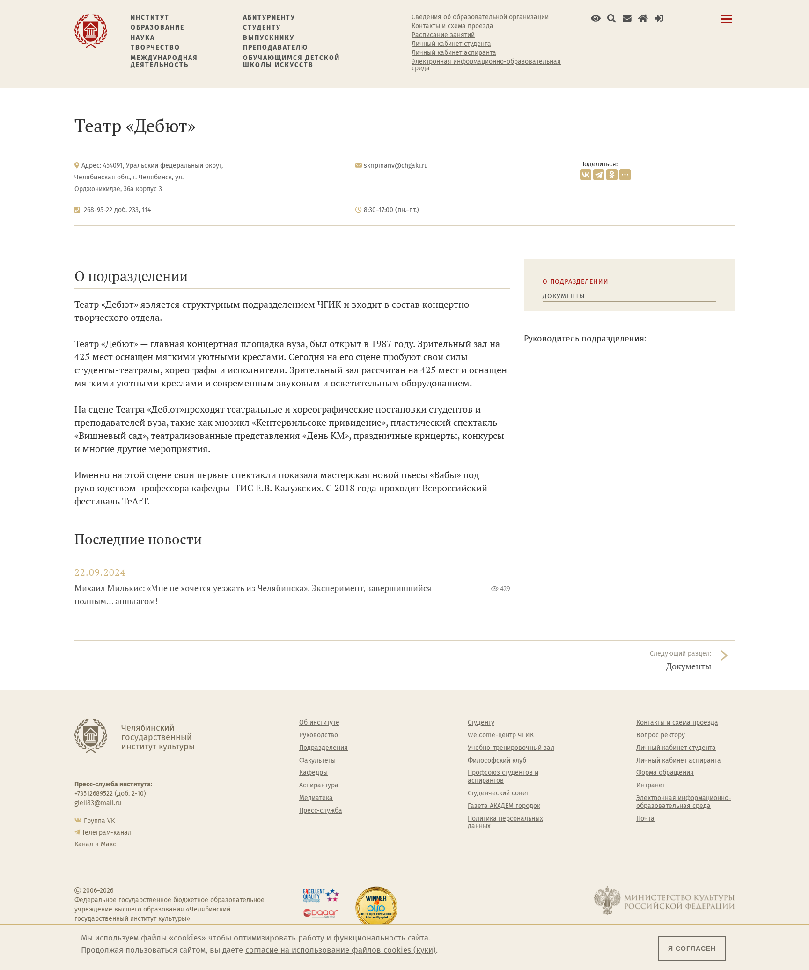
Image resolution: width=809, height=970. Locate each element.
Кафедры (313, 773)
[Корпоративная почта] (627, 18)
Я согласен (692, 948)
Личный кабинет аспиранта (454, 53)
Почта (645, 818)
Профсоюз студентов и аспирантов (503, 777)
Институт (150, 17)
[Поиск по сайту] (611, 18)
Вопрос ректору (660, 735)
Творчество (155, 47)
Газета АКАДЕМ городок (504, 806)
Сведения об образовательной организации (480, 17)
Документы (564, 296)
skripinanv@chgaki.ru (396, 166)
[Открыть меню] (726, 24)
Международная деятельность (164, 61)
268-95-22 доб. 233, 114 (117, 210)
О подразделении (576, 282)
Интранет (650, 785)
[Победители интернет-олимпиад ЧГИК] (376, 907)
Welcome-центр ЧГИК (501, 735)
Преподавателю (275, 47)
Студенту (262, 27)
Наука (143, 37)
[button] (596, 18)
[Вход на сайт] (659, 18)
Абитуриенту (269, 17)
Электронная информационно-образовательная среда (486, 65)
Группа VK (99, 821)
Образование (157, 27)
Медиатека (316, 798)
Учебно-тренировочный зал (511, 748)
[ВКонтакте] (585, 174)
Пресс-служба (320, 811)
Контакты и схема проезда (452, 26)
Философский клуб (497, 760)
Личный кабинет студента (451, 44)
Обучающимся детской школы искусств (291, 61)
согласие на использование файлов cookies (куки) (340, 950)
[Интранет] (643, 18)
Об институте (319, 722)
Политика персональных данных (505, 822)
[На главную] (90, 31)
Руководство (318, 735)
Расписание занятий (443, 35)
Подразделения (323, 748)
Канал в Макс (95, 844)
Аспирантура (318, 785)
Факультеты (317, 760)
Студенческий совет (498, 793)
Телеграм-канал (107, 833)
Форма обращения (665, 773)
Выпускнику (268, 37)
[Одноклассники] (612, 174)
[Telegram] (598, 174)
